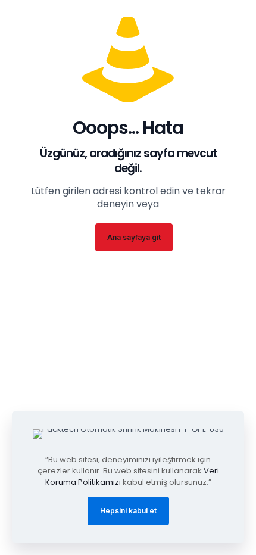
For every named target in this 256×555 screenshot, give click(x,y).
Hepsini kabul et (128, 510)
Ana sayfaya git (134, 237)
